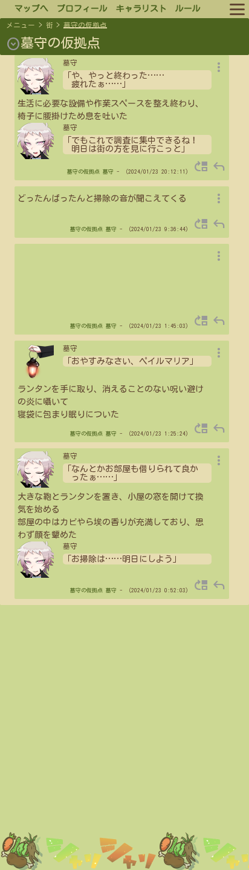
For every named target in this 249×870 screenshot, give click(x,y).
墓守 (108, 171)
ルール (188, 8)
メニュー (20, 25)
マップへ (31, 8)
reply (219, 166)
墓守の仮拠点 (85, 25)
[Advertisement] (124, 741)
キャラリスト (141, 8)
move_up (201, 166)
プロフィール (82, 8)
